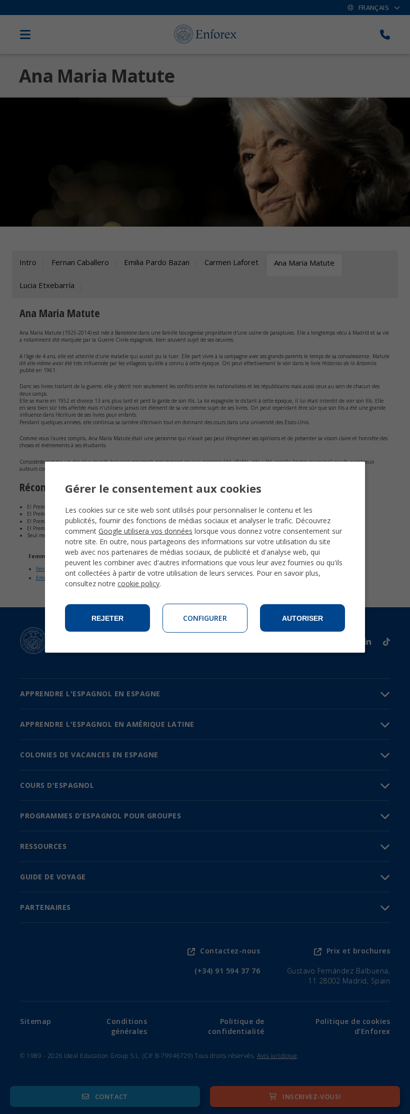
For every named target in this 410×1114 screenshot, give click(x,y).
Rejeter (108, 618)
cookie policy (139, 583)
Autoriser (302, 618)
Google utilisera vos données (145, 531)
